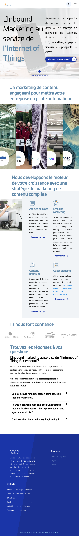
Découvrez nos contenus (39, 75)
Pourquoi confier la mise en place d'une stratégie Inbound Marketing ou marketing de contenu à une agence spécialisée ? (38, 409)
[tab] (39, 396)
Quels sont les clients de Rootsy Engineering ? (35, 419)
